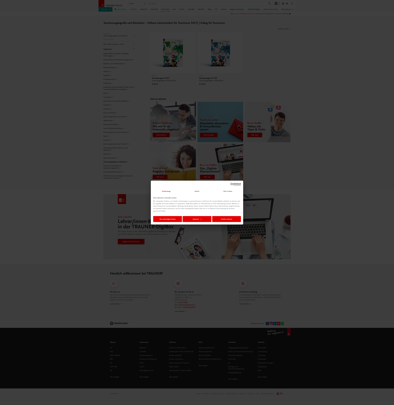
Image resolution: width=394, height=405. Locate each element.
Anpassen (196, 219)
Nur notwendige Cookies (168, 219)
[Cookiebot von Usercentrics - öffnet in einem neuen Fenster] (232, 184)
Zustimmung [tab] (166, 191)
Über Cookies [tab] (227, 191)
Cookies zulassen (226, 219)
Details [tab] (197, 191)
